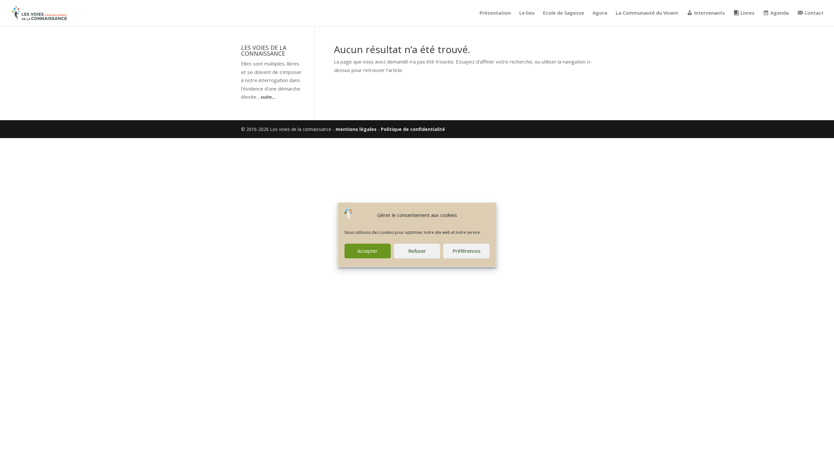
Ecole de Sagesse (563, 13)
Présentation (495, 13)
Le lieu (527, 13)
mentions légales (356, 129)
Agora (600, 13)
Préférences (467, 251)
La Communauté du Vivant (647, 13)
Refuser (417, 251)
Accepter (367, 251)
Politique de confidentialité (413, 129)
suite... (268, 96)
